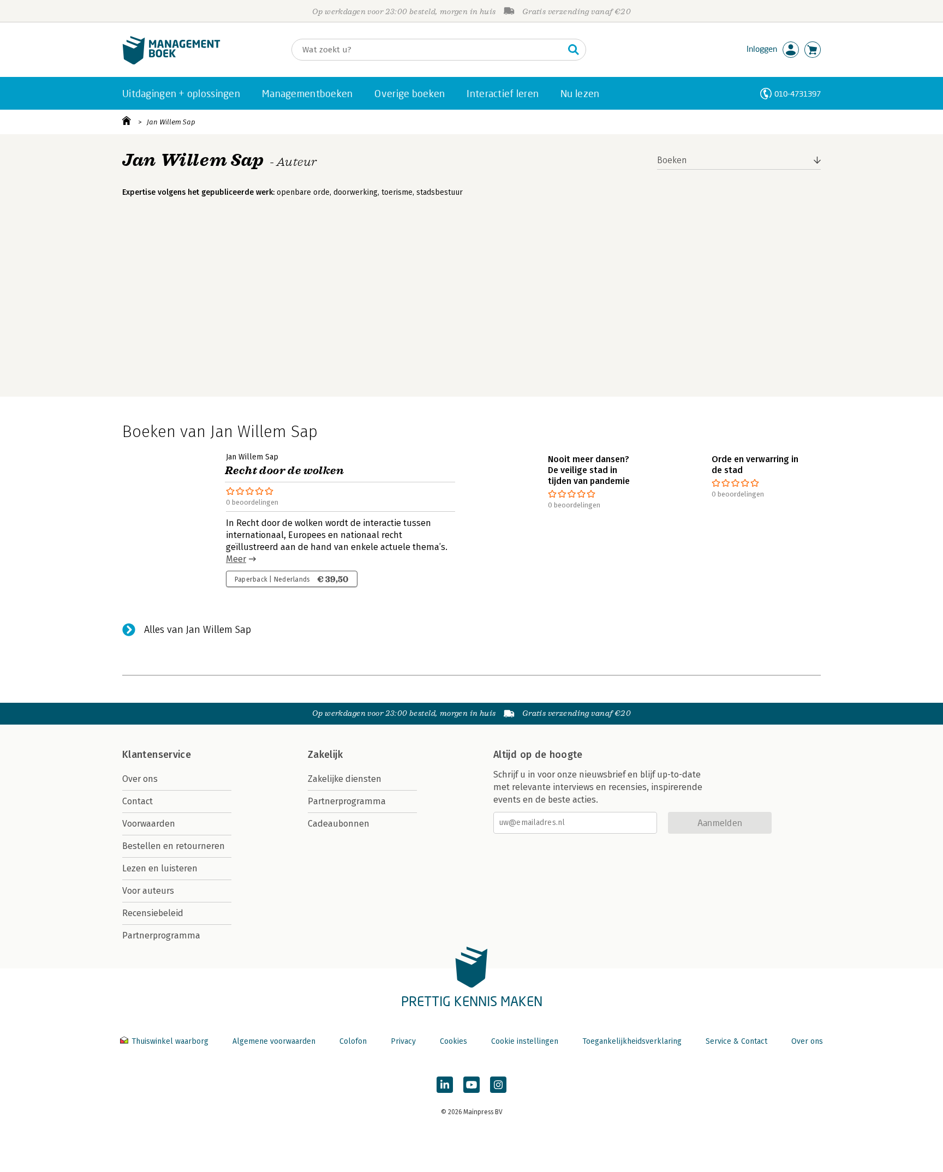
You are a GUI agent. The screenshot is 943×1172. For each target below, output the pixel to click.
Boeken (672, 160)
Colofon (353, 1041)
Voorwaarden (148, 823)
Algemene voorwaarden (273, 1041)
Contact (137, 801)
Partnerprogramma (161, 935)
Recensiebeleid (152, 913)
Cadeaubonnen (338, 823)
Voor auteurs (148, 891)
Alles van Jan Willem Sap (197, 630)
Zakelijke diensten (344, 779)
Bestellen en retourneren (173, 846)
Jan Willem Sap (171, 122)
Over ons (140, 779)
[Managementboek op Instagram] (498, 1085)
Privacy (403, 1041)
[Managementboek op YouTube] (471, 1085)
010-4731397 (797, 93)
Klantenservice (156, 755)
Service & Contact (736, 1041)
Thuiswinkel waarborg (170, 1041)
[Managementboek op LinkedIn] (445, 1085)
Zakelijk (325, 755)
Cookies (453, 1041)
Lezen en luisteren (160, 868)
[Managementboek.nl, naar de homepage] (171, 62)
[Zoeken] (573, 50)
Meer (236, 559)
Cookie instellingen (524, 1041)
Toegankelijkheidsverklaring (632, 1041)
